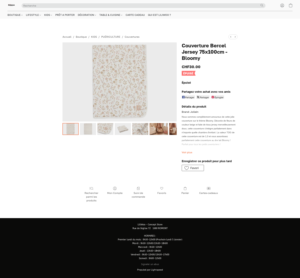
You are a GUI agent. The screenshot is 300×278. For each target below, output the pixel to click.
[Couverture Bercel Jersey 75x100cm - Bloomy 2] (105, 129)
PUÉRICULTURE (110, 36)
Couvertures (132, 36)
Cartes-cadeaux (208, 193)
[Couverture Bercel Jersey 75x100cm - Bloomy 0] (70, 129)
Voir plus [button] (187, 152)
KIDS (47, 14)
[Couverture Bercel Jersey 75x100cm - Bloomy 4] (140, 129)
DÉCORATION (86, 14)
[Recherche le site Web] (262, 5)
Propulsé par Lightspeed (150, 269)
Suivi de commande (138, 194)
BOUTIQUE (14, 14)
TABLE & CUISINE (110, 14)
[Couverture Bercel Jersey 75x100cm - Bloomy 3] (123, 129)
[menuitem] (231, 37)
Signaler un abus (150, 264)
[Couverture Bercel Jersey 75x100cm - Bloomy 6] (173, 129)
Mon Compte (114, 193)
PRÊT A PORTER (65, 14)
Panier (185, 193)
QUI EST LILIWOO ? (159, 14)
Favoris (161, 193)
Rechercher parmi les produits (91, 196)
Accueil (66, 36)
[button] (11, 5)
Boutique (81, 36)
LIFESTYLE (33, 14)
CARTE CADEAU (135, 14)
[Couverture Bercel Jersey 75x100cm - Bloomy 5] (159, 129)
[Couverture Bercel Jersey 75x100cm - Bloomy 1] (88, 129)
